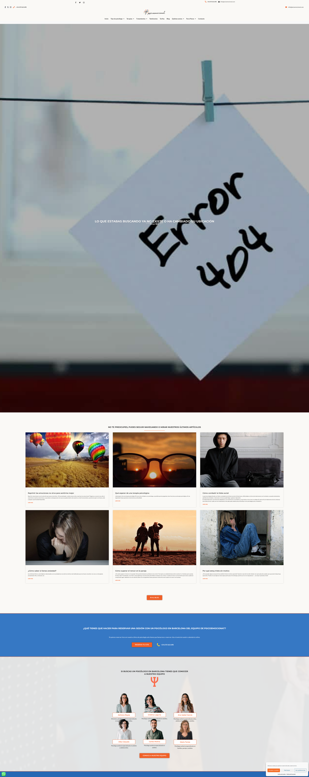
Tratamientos (140, 19)
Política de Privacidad (290, 774)
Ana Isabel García (185, 715)
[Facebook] (75, 2)
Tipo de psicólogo (117, 19)
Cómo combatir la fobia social (216, 493)
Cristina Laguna (154, 715)
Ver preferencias (300, 770)
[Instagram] (84, 2)
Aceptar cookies (274, 770)
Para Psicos (190, 19)
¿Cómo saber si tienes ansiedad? (42, 571)
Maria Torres (185, 742)
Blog (168, 19)
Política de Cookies (282, 774)
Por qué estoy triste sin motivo (216, 571)
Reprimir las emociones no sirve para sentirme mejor (51, 493)
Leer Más (30, 502)
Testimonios (153, 19)
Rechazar (287, 770)
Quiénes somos (177, 19)
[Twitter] (79, 2)
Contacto (201, 19)
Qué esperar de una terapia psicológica (132, 493)
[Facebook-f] (5, 7)
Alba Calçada (123, 742)
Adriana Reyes (124, 715)
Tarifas (162, 19)
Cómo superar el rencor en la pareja (130, 571)
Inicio (106, 19)
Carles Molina (154, 742)
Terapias (129, 19)
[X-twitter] (8, 7)
